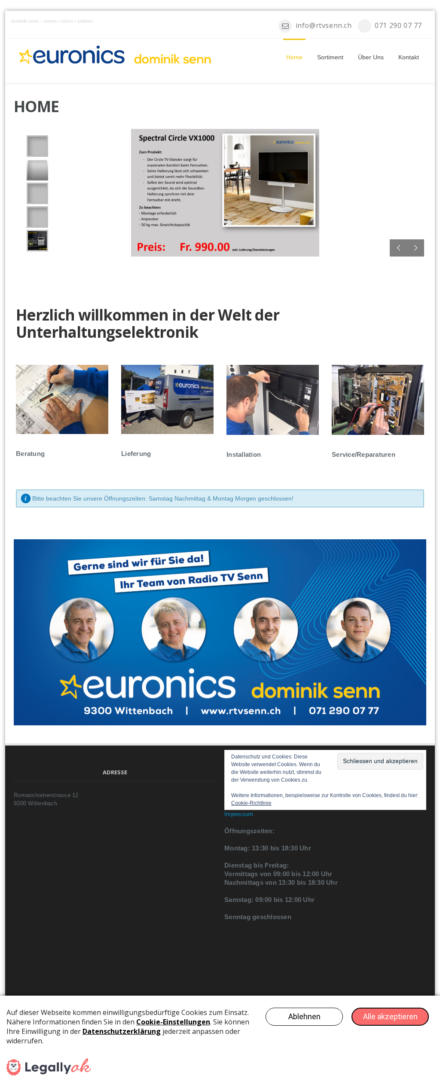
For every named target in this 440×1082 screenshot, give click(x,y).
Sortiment (330, 57)
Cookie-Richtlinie (251, 803)
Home (294, 57)
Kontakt (408, 57)
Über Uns (371, 57)
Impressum (238, 814)
